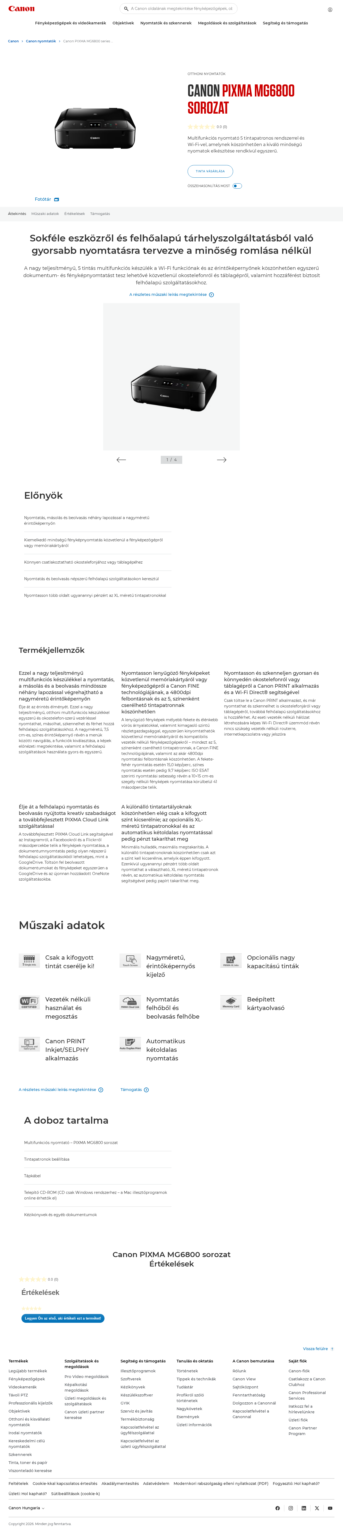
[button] (121, 460)
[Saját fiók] (330, 9)
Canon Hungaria (25, 1508)
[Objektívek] (136, 23)
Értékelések (74, 213)
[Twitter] (317, 1508)
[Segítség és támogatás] (310, 23)
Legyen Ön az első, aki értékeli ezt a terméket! (65, 1319)
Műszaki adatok (45, 213)
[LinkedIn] (304, 1508)
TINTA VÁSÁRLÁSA (210, 171)
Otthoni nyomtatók (207, 74)
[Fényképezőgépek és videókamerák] (108, 23)
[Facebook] (277, 1508)
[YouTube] (330, 1508)
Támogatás (100, 213)
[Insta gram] (291, 1508)
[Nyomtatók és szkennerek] (194, 23)
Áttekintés (17, 213)
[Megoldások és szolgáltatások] (258, 23)
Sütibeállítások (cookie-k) (75, 1493)
